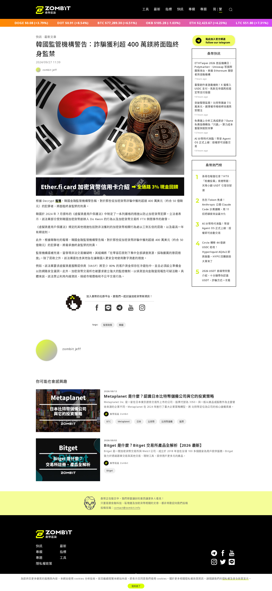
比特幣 (151, 421)
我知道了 (136, 586)
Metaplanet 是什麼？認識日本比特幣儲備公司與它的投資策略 (159, 396)
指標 (168, 9)
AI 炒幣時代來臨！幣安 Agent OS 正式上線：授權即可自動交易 (213, 142)
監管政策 (107, 324)
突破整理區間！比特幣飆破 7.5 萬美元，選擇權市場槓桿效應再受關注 (213, 106)
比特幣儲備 (167, 421)
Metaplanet (124, 421)
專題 (203, 9)
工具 (145, 9)
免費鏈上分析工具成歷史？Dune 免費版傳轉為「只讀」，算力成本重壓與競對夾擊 (214, 124)
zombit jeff (49, 70)
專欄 (192, 9)
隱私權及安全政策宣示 (235, 578)
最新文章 (50, 37)
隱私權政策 (44, 563)
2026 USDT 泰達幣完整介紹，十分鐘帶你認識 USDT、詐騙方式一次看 (216, 275)
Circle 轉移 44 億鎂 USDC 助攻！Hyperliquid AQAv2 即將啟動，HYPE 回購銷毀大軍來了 (216, 252)
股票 (181, 421)
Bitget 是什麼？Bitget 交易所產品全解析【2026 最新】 (154, 445)
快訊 (180, 9)
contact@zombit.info (127, 507)
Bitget (109, 470)
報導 (58, 201)
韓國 (121, 324)
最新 (157, 9)
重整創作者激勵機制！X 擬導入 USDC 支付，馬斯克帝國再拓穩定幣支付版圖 (213, 88)
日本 (139, 421)
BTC (108, 421)
